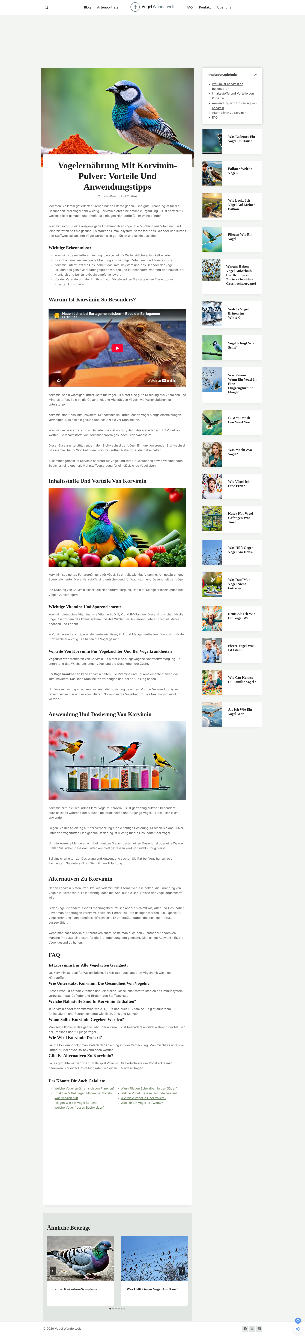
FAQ (190, 7)
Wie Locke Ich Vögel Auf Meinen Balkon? (241, 204)
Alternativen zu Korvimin (229, 112)
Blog (87, 7)
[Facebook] (245, 1329)
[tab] (110, 1308)
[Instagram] (259, 1329)
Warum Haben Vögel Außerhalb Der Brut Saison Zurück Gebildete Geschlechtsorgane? (241, 275)
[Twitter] (252, 1329)
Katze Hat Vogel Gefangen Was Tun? (240, 518)
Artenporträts (107, 7)
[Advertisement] (152, 41)
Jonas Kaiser (110, 196)
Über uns (224, 7)
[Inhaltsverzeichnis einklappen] (256, 75)
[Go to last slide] (53, 1271)
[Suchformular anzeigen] (46, 7)
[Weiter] (182, 1271)
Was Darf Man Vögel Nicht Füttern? (239, 584)
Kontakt (205, 7)
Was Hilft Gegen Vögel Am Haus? (152, 1289)
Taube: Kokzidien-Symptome (75, 1289)
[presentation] (80, 1258)
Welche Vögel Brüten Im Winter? (238, 313)
